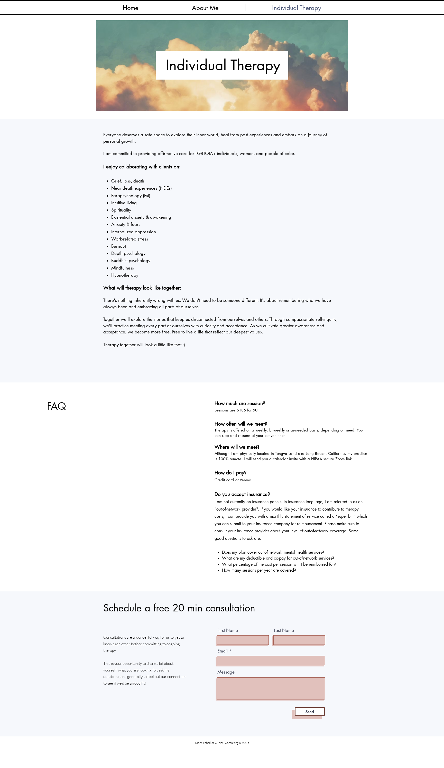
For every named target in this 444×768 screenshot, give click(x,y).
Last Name (284, 630)
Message (226, 672)
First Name (227, 630)
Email (222, 651)
